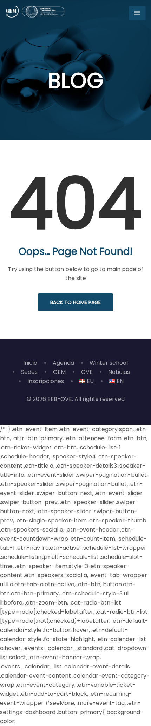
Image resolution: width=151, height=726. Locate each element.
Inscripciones (45, 381)
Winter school (109, 363)
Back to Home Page (75, 302)
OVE (87, 372)
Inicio (30, 363)
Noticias (119, 372)
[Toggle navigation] (137, 13)
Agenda (63, 363)
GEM (59, 372)
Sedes (29, 372)
